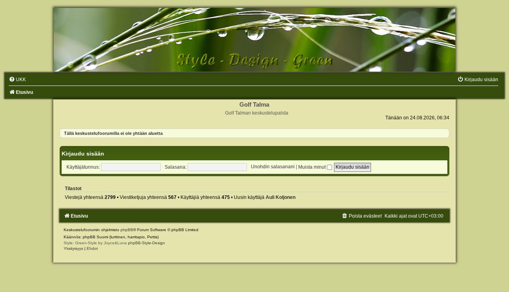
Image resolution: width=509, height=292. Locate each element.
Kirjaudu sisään (83, 153)
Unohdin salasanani (273, 167)
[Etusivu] (254, 40)
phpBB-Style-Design (146, 243)
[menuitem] (17, 79)
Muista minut (312, 167)
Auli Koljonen (280, 197)
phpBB (126, 230)
